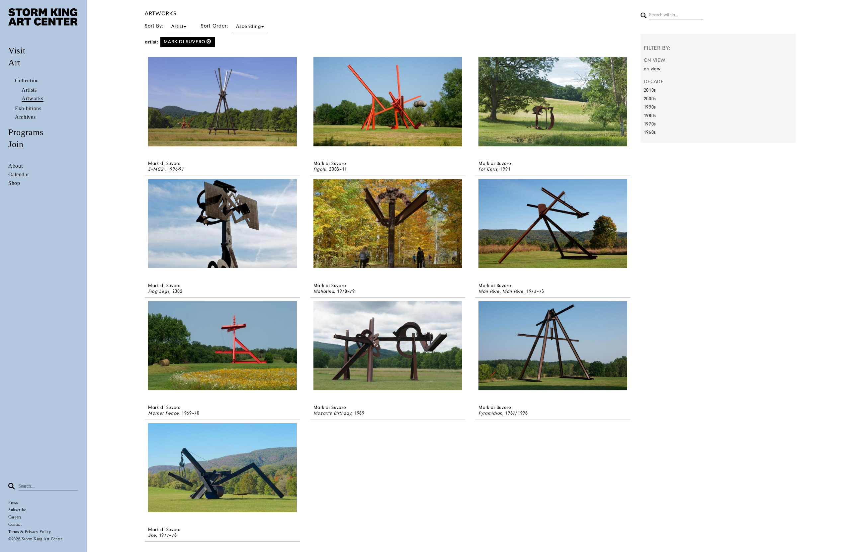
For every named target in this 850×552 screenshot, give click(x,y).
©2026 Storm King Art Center (35, 539)
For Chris (487, 169)
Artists (29, 90)
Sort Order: (231, 26)
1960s (650, 132)
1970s (650, 124)
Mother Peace (163, 413)
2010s (650, 90)
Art (14, 62)
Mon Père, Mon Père (501, 291)
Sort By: (164, 26)
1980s (650, 115)
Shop (14, 183)
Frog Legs (158, 291)
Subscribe (17, 510)
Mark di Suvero (185, 42)
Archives (25, 117)
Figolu (319, 169)
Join (16, 144)
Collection (27, 80)
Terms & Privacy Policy (29, 531)
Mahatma (323, 291)
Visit (17, 50)
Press (13, 502)
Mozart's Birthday (332, 413)
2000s (650, 99)
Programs (25, 132)
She (152, 535)
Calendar (18, 174)
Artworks (32, 98)
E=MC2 (156, 169)
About (15, 166)
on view (652, 69)
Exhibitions (28, 108)
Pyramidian (490, 413)
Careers (15, 517)
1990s (650, 107)
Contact (15, 524)
